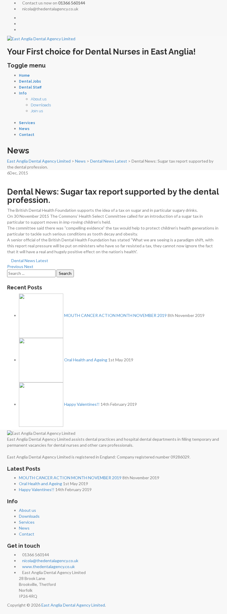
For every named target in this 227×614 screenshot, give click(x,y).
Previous (15, 266)
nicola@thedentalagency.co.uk (50, 560)
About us (38, 99)
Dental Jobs (30, 81)
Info (23, 93)
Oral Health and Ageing (85, 359)
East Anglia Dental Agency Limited (73, 604)
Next (28, 266)
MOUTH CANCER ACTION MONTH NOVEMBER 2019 (115, 315)
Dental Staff (30, 87)
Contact (26, 135)
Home (24, 75)
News (24, 129)
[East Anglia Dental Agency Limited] (41, 38)
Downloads (41, 105)
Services (27, 123)
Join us (37, 111)
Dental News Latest (29, 260)
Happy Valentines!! (82, 404)
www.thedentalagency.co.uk (48, 566)
